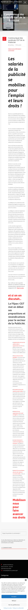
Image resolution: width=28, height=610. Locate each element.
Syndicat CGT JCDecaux (11, 2)
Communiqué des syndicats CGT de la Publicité (16, 23)
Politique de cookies (8, 608)
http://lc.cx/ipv (20, 288)
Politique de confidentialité (18, 608)
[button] (26, 580)
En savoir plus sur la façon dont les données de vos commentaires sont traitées (13, 541)
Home (2, 23)
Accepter (14, 596)
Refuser (14, 600)
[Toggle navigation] (25, 2)
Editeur (12, 45)
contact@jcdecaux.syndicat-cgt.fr (10, 570)
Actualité (19, 45)
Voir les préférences (14, 605)
